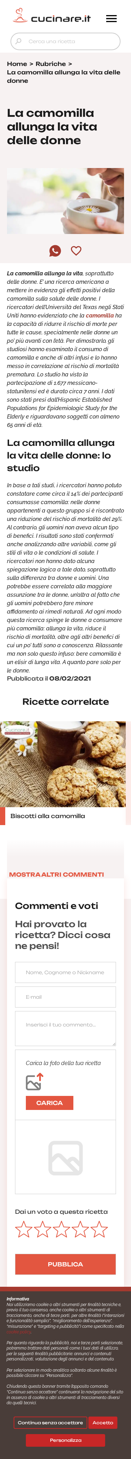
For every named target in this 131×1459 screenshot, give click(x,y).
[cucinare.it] (51, 15)
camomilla (100, 315)
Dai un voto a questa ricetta (61, 1211)
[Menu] (111, 19)
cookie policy (19, 1332)
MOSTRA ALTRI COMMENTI (56, 874)
